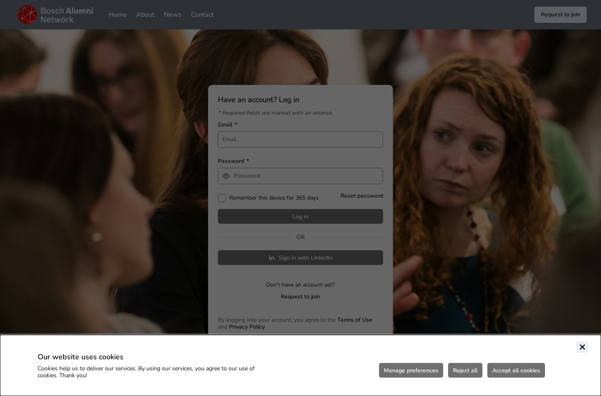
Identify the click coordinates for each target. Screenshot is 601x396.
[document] (300, 365)
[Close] (582, 347)
